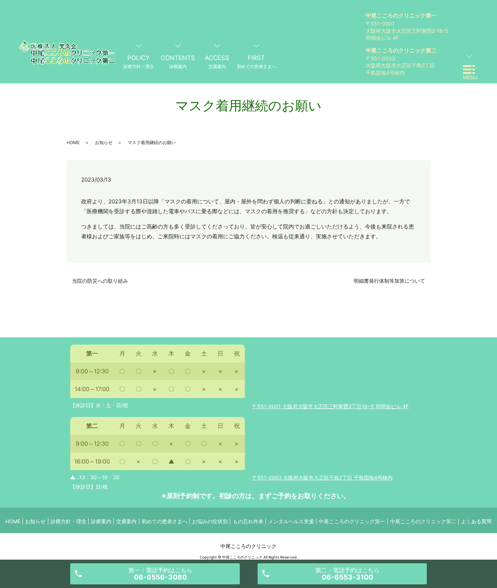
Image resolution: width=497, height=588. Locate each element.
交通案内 (126, 521)
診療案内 (101, 521)
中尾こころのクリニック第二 (423, 521)
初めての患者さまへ (164, 521)
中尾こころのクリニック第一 (352, 521)
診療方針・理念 (68, 521)
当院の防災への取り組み (100, 281)
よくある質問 (476, 521)
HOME (73, 142)
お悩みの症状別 (210, 521)
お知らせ (103, 142)
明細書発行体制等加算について (389, 281)
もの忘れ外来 (248, 521)
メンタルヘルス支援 (291, 521)
